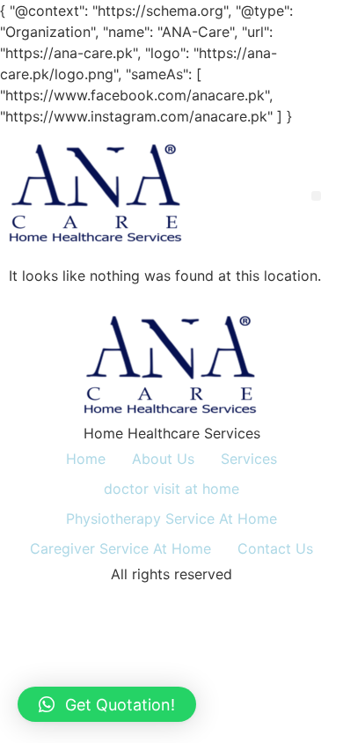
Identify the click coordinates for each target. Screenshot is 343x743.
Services (249, 458)
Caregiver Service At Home (120, 548)
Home (86, 458)
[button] (316, 196)
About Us (163, 458)
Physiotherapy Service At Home (171, 518)
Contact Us (275, 548)
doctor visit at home (171, 488)
